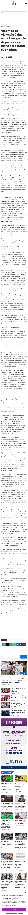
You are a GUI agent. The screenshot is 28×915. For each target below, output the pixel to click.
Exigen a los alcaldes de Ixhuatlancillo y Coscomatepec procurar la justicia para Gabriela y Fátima (7, 885)
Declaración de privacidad (11, 913)
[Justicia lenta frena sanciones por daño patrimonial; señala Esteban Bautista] (21, 798)
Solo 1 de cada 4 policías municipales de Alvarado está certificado (18, 712)
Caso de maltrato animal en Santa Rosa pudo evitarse (18, 704)
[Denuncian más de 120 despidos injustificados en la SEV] (5, 698)
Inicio (3, 26)
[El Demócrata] (14, 3)
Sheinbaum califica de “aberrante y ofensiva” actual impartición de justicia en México (20, 884)
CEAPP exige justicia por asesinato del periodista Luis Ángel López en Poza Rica (7, 806)
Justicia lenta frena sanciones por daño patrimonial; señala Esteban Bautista (20, 806)
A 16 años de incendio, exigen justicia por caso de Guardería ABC (7, 844)
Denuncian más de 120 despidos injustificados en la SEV (18, 697)
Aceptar (14, 909)
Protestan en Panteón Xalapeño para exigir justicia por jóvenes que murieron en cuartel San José (20, 845)
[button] (25, 892)
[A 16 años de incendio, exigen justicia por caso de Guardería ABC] (7, 836)
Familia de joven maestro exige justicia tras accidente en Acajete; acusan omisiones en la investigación (5, 825)
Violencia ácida (21, 640)
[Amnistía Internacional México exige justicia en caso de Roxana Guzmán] (21, 778)
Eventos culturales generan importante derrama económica (19, 690)
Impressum (20, 913)
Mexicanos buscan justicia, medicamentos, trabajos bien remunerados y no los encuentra (20, 865)
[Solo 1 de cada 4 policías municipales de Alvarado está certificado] (5, 713)
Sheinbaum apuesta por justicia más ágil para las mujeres (20, 822)
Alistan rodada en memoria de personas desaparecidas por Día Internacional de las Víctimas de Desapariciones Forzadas (13, 680)
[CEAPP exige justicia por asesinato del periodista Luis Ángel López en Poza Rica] (7, 798)
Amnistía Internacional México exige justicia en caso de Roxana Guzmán (21, 786)
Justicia (14, 640)
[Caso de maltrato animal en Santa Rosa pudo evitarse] (5, 705)
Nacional (8, 26)
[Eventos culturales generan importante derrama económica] (5, 690)
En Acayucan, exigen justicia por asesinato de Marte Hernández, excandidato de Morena (7, 865)
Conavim (10, 640)
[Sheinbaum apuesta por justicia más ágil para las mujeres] (21, 815)
